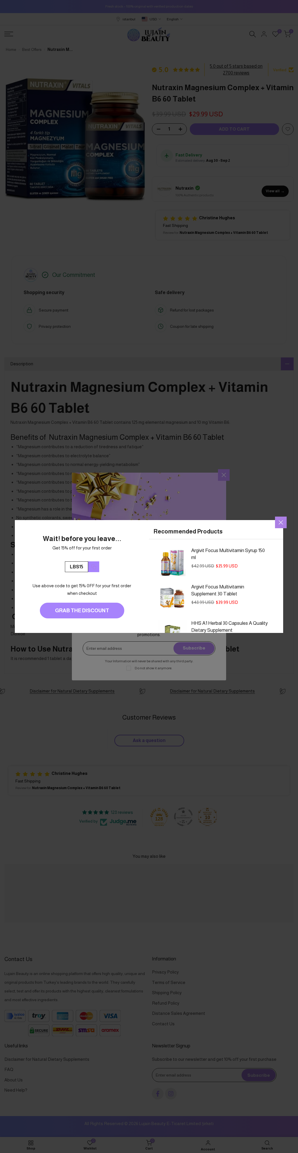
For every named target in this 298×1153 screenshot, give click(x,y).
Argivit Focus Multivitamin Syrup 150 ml (228, 554)
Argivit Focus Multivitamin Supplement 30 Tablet (217, 590)
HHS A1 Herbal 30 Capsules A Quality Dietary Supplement (229, 626)
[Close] (281, 522)
